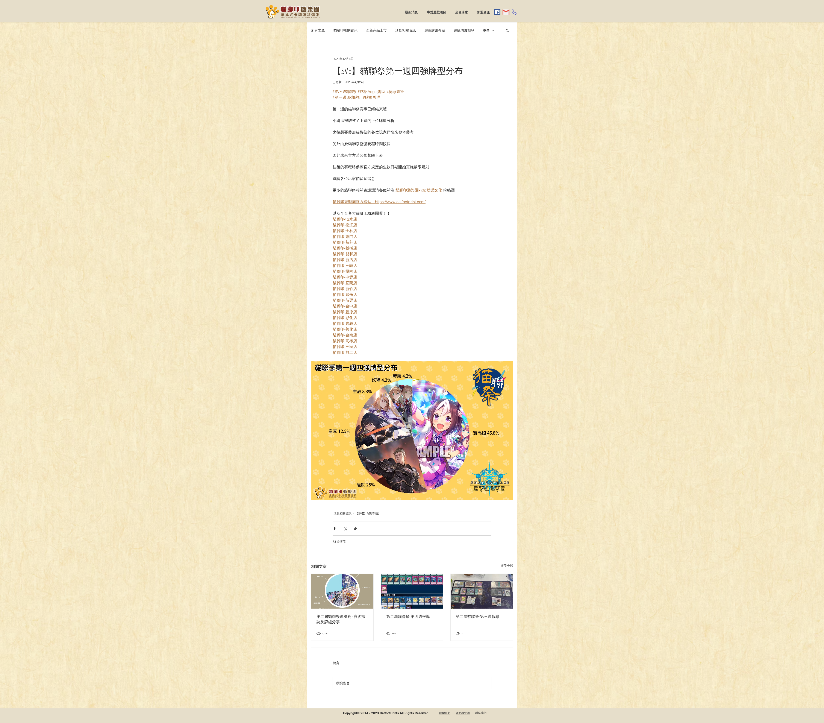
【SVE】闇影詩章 (367, 513)
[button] (507, 30)
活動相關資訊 (405, 30)
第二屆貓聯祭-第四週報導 (408, 616)
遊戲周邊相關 (464, 30)
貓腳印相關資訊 (345, 30)
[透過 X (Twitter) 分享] (345, 528)
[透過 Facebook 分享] (335, 528)
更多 (486, 30)
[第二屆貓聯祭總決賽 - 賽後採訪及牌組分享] (342, 591)
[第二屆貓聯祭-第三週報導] (482, 591)
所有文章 (318, 30)
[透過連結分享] (356, 528)
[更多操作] (488, 58)
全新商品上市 (376, 30)
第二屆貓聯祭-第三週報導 (477, 616)
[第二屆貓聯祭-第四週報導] (412, 591)
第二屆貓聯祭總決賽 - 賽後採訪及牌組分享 (341, 619)
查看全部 (507, 566)
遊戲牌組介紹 (434, 30)
